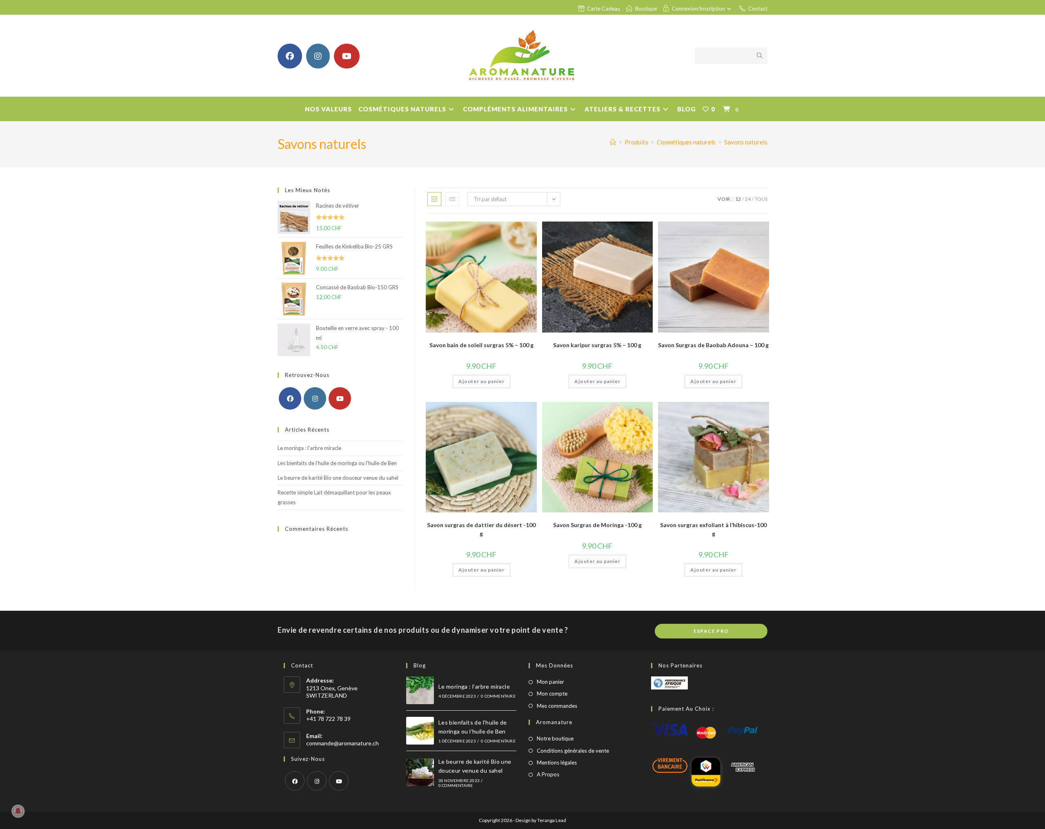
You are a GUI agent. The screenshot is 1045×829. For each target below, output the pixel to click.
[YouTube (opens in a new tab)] (347, 56)
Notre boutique (555, 738)
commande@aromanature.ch (342, 743)
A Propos (548, 774)
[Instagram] (315, 398)
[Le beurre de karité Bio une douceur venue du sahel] (420, 772)
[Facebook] (290, 398)
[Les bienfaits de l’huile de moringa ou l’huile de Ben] (420, 731)
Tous (761, 199)
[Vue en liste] (452, 199)
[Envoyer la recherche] (759, 56)
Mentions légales (557, 762)
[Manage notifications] (17, 811)
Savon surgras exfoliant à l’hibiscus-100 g (713, 529)
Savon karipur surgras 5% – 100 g (597, 344)
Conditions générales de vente (573, 750)
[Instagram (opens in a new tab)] (318, 56)
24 (748, 199)
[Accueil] (613, 142)
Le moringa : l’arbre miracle (309, 448)
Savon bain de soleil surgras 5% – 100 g (481, 344)
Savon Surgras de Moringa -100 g (597, 524)
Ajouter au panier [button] (481, 381)
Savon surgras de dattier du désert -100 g (481, 529)
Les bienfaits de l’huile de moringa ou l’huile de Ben (337, 463)
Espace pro (711, 631)
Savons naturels (745, 142)
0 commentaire (498, 696)
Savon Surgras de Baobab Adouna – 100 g (713, 344)
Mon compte (552, 693)
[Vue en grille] (434, 199)
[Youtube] (340, 398)
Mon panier (550, 681)
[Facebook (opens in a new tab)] (290, 56)
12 (738, 199)
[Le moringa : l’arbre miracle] (420, 690)
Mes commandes (557, 706)
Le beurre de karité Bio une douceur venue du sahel (338, 477)
